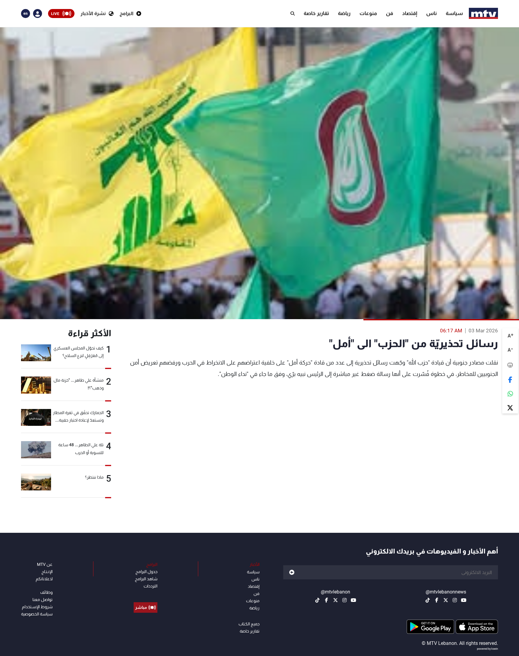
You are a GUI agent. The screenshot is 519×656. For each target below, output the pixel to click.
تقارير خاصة (316, 13)
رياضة (344, 13)
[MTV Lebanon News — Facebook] (436, 600)
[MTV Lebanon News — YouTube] (463, 600)
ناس (431, 13)
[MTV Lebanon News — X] (445, 600)
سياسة (454, 13)
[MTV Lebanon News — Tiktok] (427, 600)
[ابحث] (292, 13)
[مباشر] (145, 593)
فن (389, 13)
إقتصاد (409, 13)
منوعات (368, 13)
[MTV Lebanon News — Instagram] (454, 600)
